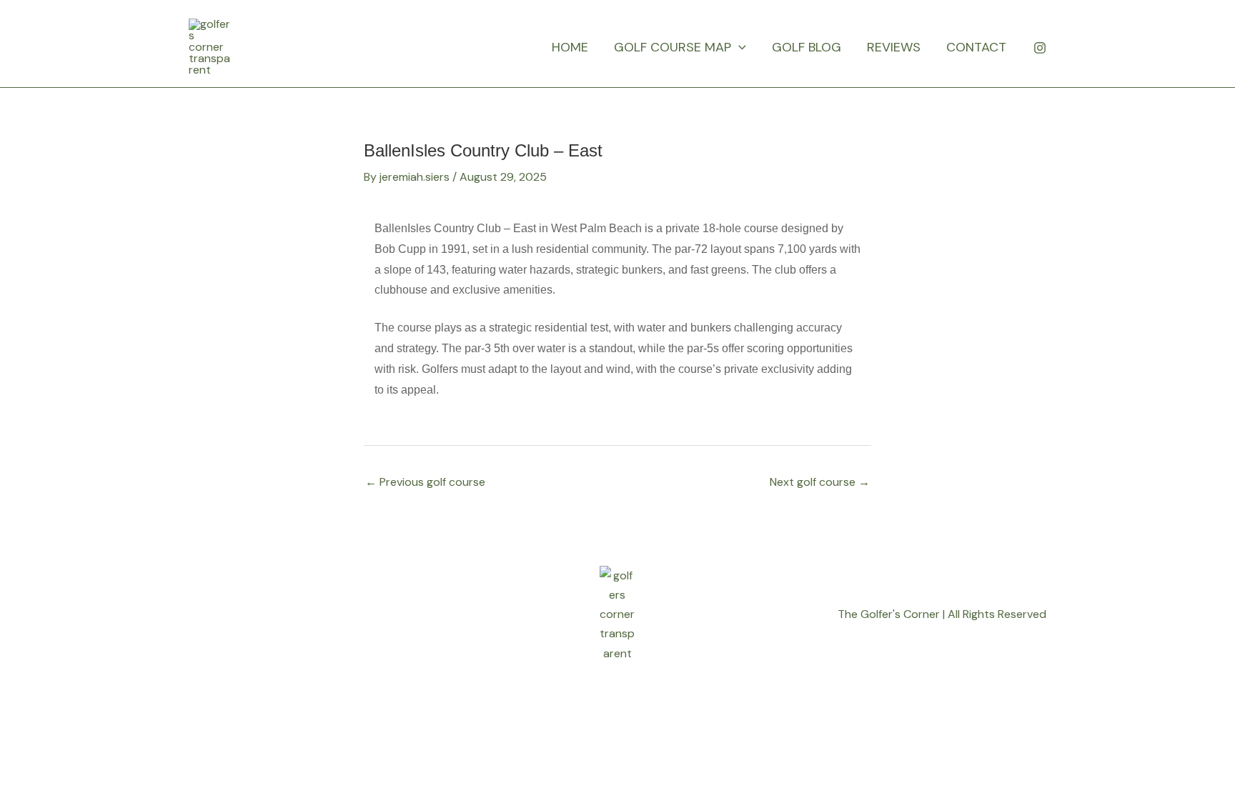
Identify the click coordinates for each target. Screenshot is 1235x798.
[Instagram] (1039, 47)
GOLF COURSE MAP (672, 47)
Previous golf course (425, 481)
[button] (738, 47)
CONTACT (976, 47)
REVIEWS (894, 47)
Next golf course (820, 481)
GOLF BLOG (806, 47)
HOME (570, 47)
